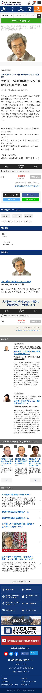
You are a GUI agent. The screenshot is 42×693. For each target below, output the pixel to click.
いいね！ (31, 195)
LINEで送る (31, 199)
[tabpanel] (21, 47)
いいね (26, 653)
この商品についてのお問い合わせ (28, 186)
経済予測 (28, 216)
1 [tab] (21, 65)
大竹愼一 (14, 90)
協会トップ (20, 664)
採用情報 (24, 678)
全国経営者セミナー (20, 672)
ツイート (12, 199)
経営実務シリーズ (21, 26)
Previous (6, 480)
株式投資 (17, 216)
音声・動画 (10, 26)
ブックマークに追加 (11, 195)
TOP (2, 26)
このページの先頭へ (21, 581)
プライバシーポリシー (28, 681)
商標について (25, 685)
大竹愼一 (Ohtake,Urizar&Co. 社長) (26, 406)
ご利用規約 (5, 681)
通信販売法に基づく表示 (9, 685)
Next (35, 480)
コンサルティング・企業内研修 (20, 668)
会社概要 (4, 678)
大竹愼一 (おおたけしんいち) (16, 281)
